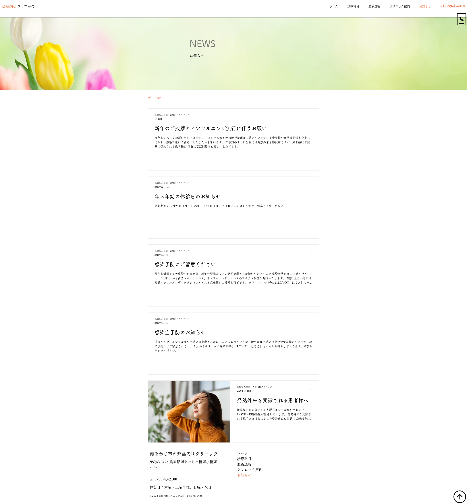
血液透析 (244, 464)
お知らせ (244, 475)
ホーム (242, 453)
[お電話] (461, 19)
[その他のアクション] (312, 117)
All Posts (154, 97)
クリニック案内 (249, 470)
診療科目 (244, 459)
